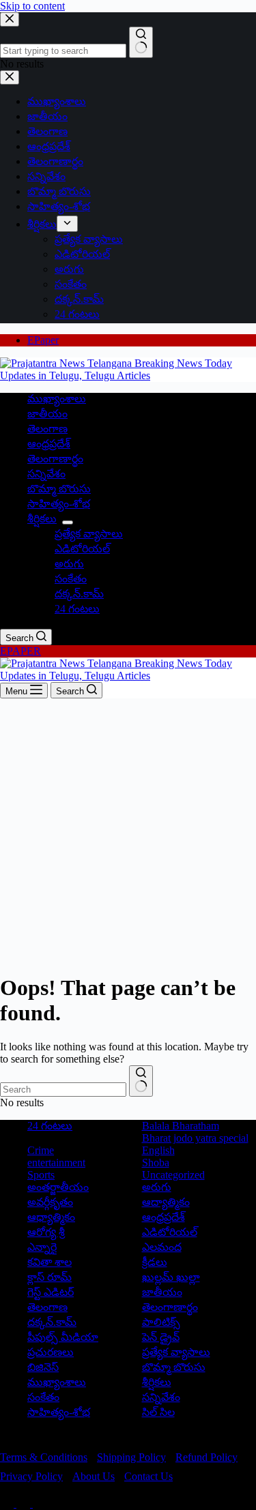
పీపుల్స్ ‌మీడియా (62, 1337)
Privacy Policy (31, 1476)
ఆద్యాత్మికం (166, 1202)
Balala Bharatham (180, 1125)
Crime (40, 1150)
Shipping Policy (131, 1457)
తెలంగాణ (47, 428)
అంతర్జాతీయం (58, 1187)
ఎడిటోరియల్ (82, 548)
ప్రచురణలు (50, 1352)
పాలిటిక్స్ (161, 1322)
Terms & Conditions (43, 1457)
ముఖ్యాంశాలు (56, 398)
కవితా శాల (49, 1262)
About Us (93, 1476)
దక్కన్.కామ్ (79, 593)
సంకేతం (71, 578)
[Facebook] (8, 1503)
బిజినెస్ (43, 1367)
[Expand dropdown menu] (67, 522)
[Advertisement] (128, 833)
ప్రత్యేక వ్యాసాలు (89, 533)
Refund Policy (206, 1457)
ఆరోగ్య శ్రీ (46, 1232)
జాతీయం (47, 413)
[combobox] (63, 1089)
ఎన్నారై (42, 1247)
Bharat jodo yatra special (195, 1138)
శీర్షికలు (42, 518)
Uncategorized (173, 1175)
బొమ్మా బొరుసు (59, 488)
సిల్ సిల (158, 1412)
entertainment (56, 1162)
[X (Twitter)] (24, 1503)
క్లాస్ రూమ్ (49, 1277)
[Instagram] (39, 1503)
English (158, 1150)
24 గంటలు (77, 609)
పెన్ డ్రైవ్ (161, 1337)
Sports (41, 1175)
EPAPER (20, 651)
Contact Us (148, 1476)
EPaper (43, 340)
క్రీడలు (154, 1262)
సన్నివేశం (46, 473)
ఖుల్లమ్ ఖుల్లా (171, 1277)
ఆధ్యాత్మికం (51, 1217)
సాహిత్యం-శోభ (58, 503)
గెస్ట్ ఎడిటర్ (50, 1292)
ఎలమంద (162, 1247)
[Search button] (141, 1081)
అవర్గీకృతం (50, 1202)
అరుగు (69, 563)
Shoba (155, 1162)
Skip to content (32, 6)
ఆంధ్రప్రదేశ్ (48, 443)
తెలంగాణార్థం (55, 458)
